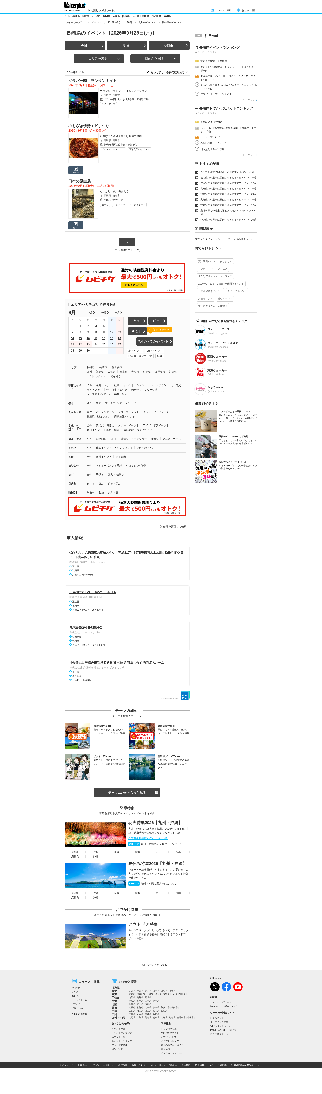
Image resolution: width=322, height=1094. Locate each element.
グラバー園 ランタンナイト (216, 94)
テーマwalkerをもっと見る (127, 792)
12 (111, 332)
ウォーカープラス (75, 22)
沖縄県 (167, 16)
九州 (67, 16)
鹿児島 (75, 856)
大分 (158, 852)
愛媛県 (140, 1014)
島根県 (164, 1011)
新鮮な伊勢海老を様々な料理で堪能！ (122, 136)
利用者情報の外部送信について (247, 1065)
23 (88, 344)
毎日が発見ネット (219, 1034)
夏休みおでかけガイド (172, 1045)
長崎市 (85, 16)
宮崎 (179, 852)
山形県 (164, 990)
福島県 (172, 990)
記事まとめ (77, 1008)
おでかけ (76, 987)
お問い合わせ (138, 1065)
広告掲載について (204, 1065)
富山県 (140, 1004)
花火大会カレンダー (171, 1041)
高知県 (156, 1014)
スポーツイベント (128, 425)
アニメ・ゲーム (171, 438)
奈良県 (156, 1007)
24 (95, 344)
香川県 (132, 1014)
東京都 (132, 994)
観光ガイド (117, 1049)
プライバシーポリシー (102, 1065)
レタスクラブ (217, 1018)
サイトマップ (66, 1065)
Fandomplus (80, 1013)
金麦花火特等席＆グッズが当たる (148, 838)
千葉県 (150, 994)
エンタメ (76, 996)
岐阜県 (140, 1000)
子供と (100, 474)
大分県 (135, 16)
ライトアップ (108, 104)
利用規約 (82, 1065)
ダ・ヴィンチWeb (219, 1022)
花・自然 (175, 385)
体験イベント (154, 350)
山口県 (148, 1011)
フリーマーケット (128, 412)
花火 (107, 385)
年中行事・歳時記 (116, 389)
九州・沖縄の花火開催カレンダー (154, 844)
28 (72, 350)
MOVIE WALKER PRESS (223, 1030)
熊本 (137, 852)
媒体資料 (185, 1065)
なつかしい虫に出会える (114, 191)
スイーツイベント (237, 291)
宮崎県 (145, 16)
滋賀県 (174, 1007)
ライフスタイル (79, 1000)
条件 (71, 456)
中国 (114, 1011)
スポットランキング (122, 1041)
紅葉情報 (165, 1049)
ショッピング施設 (136, 465)
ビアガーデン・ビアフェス (212, 268)
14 (72, 338)
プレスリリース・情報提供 (163, 1065)
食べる (91, 483)
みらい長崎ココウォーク (213, 143)
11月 (117, 312)
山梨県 (132, 997)
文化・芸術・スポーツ (74, 428)
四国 (114, 1014)
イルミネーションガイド (173, 1053)
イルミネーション (133, 385)
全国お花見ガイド (170, 1032)
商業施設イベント (124, 416)
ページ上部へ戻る (156, 964)
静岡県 (156, 1000)
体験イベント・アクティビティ (129, 204)
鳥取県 (156, 1011)
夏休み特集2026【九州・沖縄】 (157, 863)
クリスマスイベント (98, 394)
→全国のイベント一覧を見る (104, 376)
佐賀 (95, 852)
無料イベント (104, 456)
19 (111, 338)
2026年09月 (114, 22)
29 (80, 350)
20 (119, 338)
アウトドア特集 (143, 924)
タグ (71, 474)
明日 (126, 45)
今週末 (168, 45)
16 (88, 338)
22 (80, 344)
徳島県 (148, 1014)
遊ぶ (101, 483)
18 (103, 338)
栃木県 (174, 994)
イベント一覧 (118, 1028)
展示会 (105, 204)
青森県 (140, 990)
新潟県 (148, 997)
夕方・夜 (113, 492)
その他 (72, 447)
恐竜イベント (225, 298)
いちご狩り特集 (169, 1028)
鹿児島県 (156, 16)
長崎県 (76, 16)
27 (119, 344)
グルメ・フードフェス (113, 149)
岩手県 (148, 990)
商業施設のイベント (139, 149)
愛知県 (132, 1000)
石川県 (132, 1004)
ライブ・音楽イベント (156, 425)
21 (72, 344)
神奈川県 (141, 994)
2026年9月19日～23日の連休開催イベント (221, 283)
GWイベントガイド (170, 1037)
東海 (114, 1000)
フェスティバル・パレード (120, 403)
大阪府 (132, 1007)
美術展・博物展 (105, 425)
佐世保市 (95, 16)
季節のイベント (74, 387)
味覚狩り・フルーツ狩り (145, 389)
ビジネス (76, 1004)
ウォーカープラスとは (221, 1002)
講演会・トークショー (134, 438)
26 (111, 344)
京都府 (140, 1007)
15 (80, 338)
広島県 (132, 1011)
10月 (103, 312)
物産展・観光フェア (140, 356)
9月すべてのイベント (153, 341)
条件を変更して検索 (175, 526)
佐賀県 (116, 16)
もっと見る (248, 100)
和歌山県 (165, 1007)
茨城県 (182, 994)
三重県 (148, 1000)
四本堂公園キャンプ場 (212, 149)
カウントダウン (157, 385)
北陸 (114, 1004)
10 (95, 332)
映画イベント (94, 429)
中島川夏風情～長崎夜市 (213, 60)
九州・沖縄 (118, 1017)
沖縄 (95, 856)
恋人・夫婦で (115, 474)
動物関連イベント (106, 438)
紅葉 (116, 385)
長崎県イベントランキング (219, 47)
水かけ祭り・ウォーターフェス (215, 276)
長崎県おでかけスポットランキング (226, 108)
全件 (89, 385)
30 (88, 350)
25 (103, 344)
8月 (91, 312)
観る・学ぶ (114, 483)
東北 (114, 990)
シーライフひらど (210, 137)
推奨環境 (122, 1065)
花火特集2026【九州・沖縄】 (155, 822)
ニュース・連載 (223, 10)
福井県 (148, 1004)
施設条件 (73, 465)
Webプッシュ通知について (223, 1006)
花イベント (134, 350)
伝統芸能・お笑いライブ (137, 429)
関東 (114, 994)
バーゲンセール (105, 412)
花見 (98, 385)
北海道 (116, 987)
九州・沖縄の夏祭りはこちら (152, 883)
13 (119, 332)
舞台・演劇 (112, 429)
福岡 (75, 852)
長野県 (140, 997)
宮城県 (132, 990)
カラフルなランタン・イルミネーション (123, 90)
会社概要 (222, 1065)
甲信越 (116, 997)
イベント (96, 22)
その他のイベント (146, 447)
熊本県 (126, 16)
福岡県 (106, 16)
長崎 (116, 852)
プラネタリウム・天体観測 (212, 306)
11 (103, 332)
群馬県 (166, 994)
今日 (84, 45)
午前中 (91, 492)
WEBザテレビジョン (220, 1026)
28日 (129, 22)
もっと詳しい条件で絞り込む (168, 72)
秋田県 (156, 990)
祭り (159, 356)
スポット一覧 (118, 1037)
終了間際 (121, 456)
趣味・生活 (74, 438)
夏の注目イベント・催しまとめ (215, 261)
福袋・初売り (122, 394)
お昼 (101, 492)
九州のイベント (146, 22)
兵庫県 (148, 1007)
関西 (114, 1007)
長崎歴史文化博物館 (211, 121)
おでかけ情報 (248, 10)
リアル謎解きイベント (210, 291)
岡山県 (140, 1011)
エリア (72, 367)
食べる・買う (74, 413)
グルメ (75, 992)
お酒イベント (205, 298)
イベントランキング (122, 1032)
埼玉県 (158, 994)
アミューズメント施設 (109, 465)
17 (95, 338)
